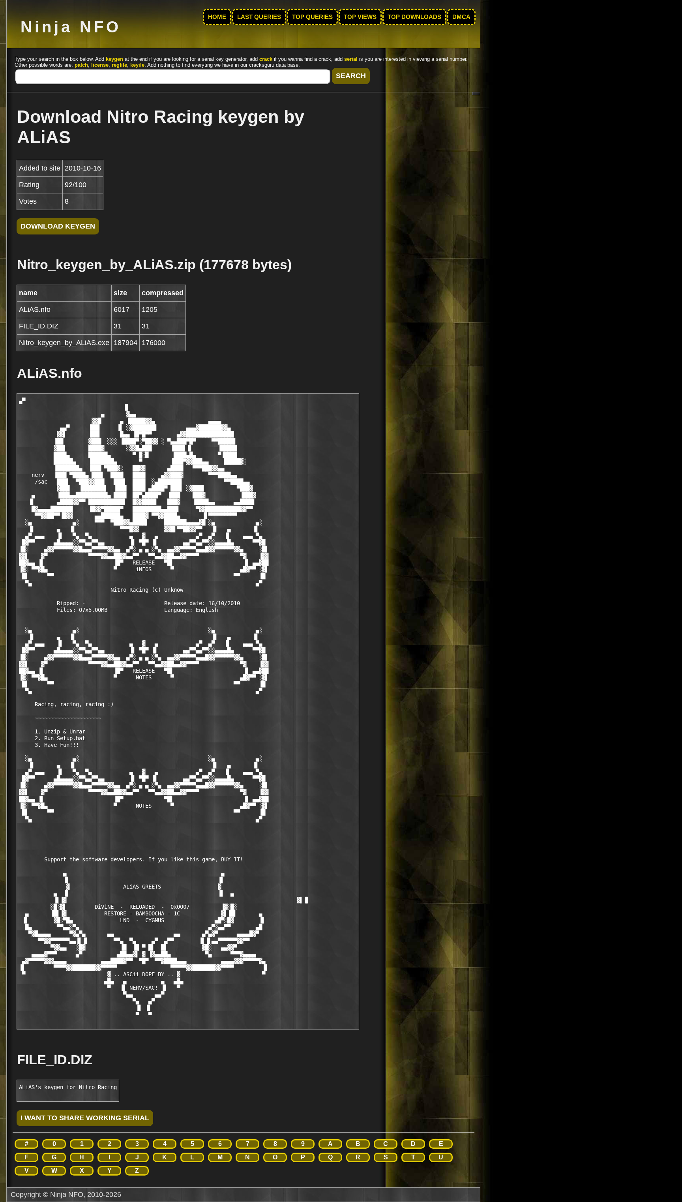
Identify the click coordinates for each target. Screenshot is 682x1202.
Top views (360, 17)
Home (217, 17)
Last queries (259, 17)
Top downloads (414, 17)
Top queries (312, 17)
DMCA (461, 17)
